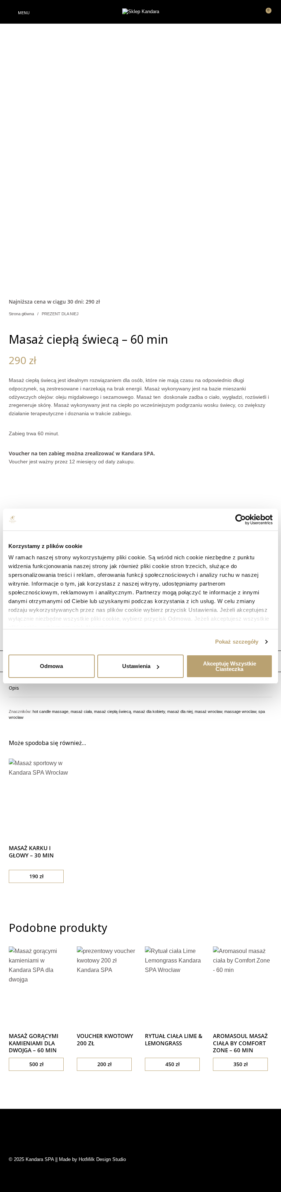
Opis (14, 687)
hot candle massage (50, 711)
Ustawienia (136, 666)
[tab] (140, 687)
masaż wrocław (208, 711)
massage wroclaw (240, 711)
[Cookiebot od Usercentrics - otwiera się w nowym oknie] (241, 519)
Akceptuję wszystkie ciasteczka (229, 666)
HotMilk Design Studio (102, 1159)
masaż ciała (81, 711)
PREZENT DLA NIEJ (60, 314)
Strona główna (21, 314)
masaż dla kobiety (149, 711)
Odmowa (51, 666)
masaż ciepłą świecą (112, 711)
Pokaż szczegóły (237, 642)
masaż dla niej (179, 711)
